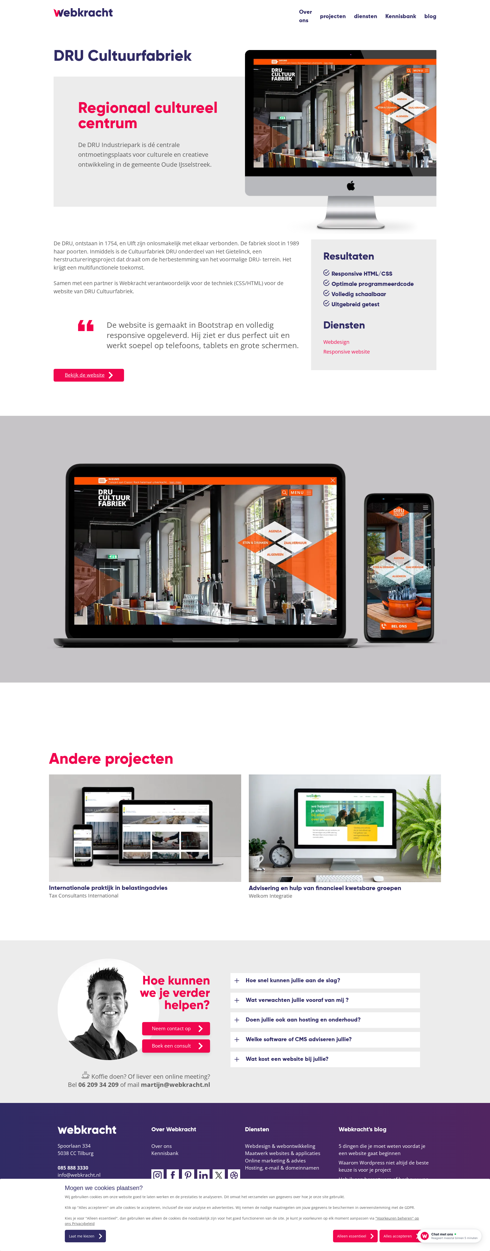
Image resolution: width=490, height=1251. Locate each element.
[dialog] (245, 1215)
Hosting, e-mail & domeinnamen (282, 1167)
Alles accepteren (398, 1236)
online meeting (186, 1076)
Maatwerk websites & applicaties (282, 1153)
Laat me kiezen (81, 1236)
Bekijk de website (85, 375)
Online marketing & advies (275, 1160)
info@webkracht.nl (79, 1175)
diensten (365, 16)
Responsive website (346, 351)
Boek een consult (171, 1045)
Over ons (305, 16)
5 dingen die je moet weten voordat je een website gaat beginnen (382, 1150)
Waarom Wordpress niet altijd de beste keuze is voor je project (384, 1166)
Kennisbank (400, 16)
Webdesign (336, 341)
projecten (333, 16)
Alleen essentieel (351, 1236)
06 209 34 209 (98, 1084)
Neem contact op (171, 1028)
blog (430, 16)
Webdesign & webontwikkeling (280, 1146)
